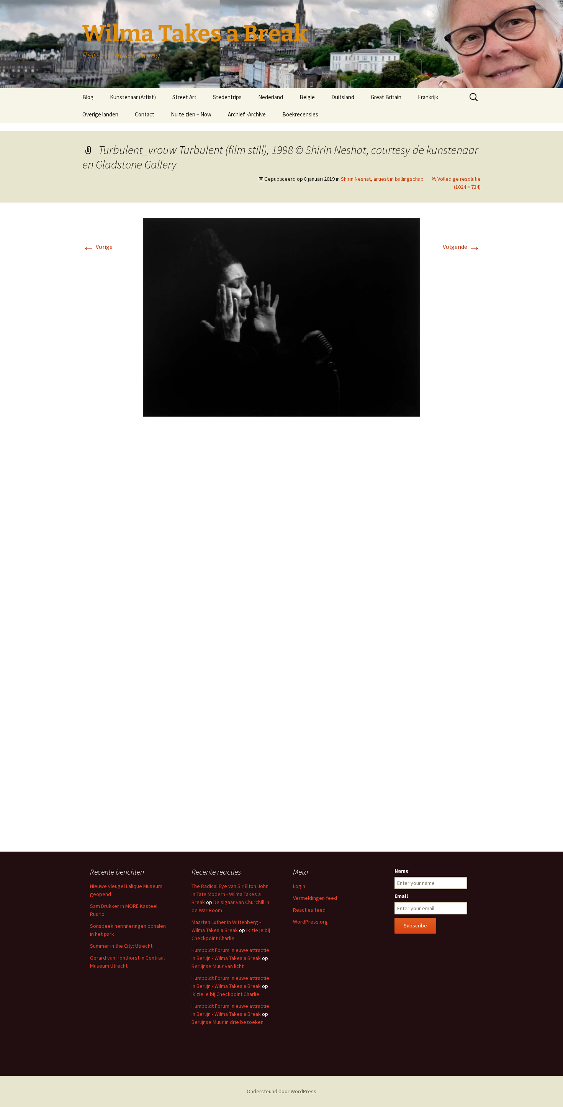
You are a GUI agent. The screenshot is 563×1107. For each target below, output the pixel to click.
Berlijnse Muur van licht (217, 966)
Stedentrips (227, 97)
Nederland (270, 97)
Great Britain (386, 97)
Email (401, 896)
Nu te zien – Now (191, 114)
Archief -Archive (247, 114)
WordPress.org (310, 921)
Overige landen (100, 114)
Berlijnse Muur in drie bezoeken (227, 1022)
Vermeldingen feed (315, 897)
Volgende (462, 246)
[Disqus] (281, 537)
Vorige (97, 246)
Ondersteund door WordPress (281, 1091)
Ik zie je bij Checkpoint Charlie (225, 994)
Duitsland (342, 97)
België (307, 97)
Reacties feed (309, 909)
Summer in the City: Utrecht (121, 945)
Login (299, 886)
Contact (144, 114)
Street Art (184, 97)
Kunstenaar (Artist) (133, 97)
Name (401, 870)
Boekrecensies (300, 114)
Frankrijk (428, 97)
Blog (87, 97)
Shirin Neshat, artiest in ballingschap (382, 178)
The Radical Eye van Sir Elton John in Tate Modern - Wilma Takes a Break (229, 894)
